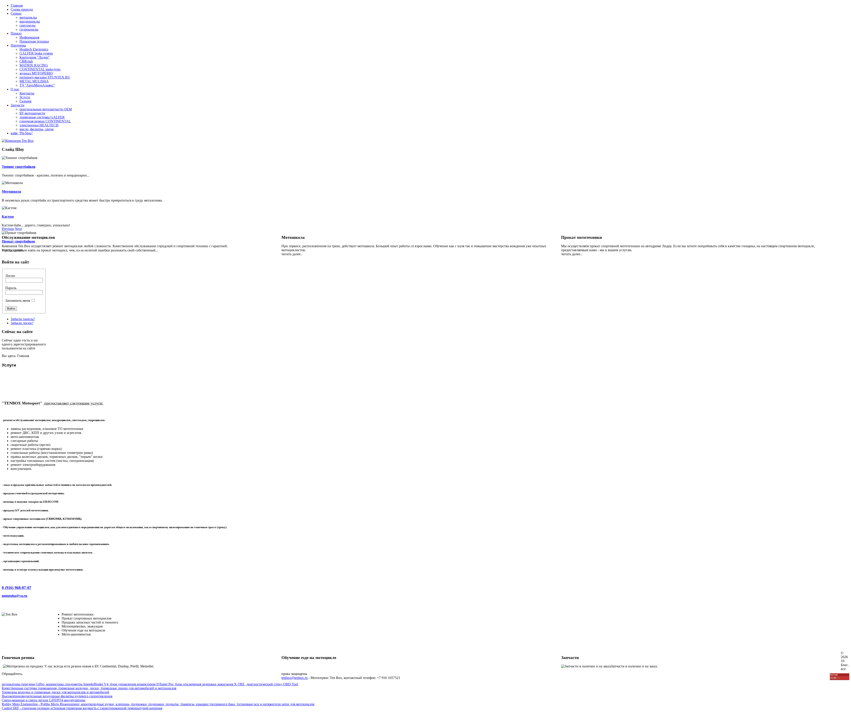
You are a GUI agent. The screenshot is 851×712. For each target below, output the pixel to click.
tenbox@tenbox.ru (294, 678)
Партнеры (18, 45)
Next (18, 229)
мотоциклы (28, 17)
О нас (15, 89)
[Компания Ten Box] (18, 141)
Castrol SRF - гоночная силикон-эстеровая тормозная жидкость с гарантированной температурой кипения (82, 708)
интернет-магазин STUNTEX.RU (45, 77)
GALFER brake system (36, 53)
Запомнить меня (17, 300)
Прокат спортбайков (18, 241)
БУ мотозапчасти (32, 113)
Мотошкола (11, 191)
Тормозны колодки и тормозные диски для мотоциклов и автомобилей (55, 692)
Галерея (25, 101)
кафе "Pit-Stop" (22, 133)
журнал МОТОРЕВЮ (36, 73)
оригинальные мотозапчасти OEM (46, 109)
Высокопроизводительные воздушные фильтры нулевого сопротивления (57, 696)
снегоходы (27, 25)
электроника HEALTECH (39, 125)
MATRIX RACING (34, 65)
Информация (29, 37)
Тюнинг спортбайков (18, 167)
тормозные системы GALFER (42, 117)
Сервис (16, 13)
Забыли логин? (22, 323)
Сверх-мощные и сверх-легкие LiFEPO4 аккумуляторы (43, 700)
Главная (17, 5)
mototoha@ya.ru (14, 596)
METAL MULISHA (34, 81)
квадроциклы (30, 21)
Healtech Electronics (34, 49)
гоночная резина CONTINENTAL (45, 121)
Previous (8, 229)
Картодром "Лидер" (35, 57)
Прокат (16, 33)
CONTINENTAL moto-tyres (40, 69)
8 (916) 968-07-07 (16, 587)
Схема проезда (22, 9)
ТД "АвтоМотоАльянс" (37, 85)
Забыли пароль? (23, 319)
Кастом (8, 216)
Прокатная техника (34, 41)
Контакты (27, 93)
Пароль (10, 288)
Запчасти (17, 105)
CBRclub (26, 61)
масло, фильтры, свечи (37, 129)
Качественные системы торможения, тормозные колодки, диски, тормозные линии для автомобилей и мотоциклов (89, 688)
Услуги (25, 97)
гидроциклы (29, 29)
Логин (10, 276)
